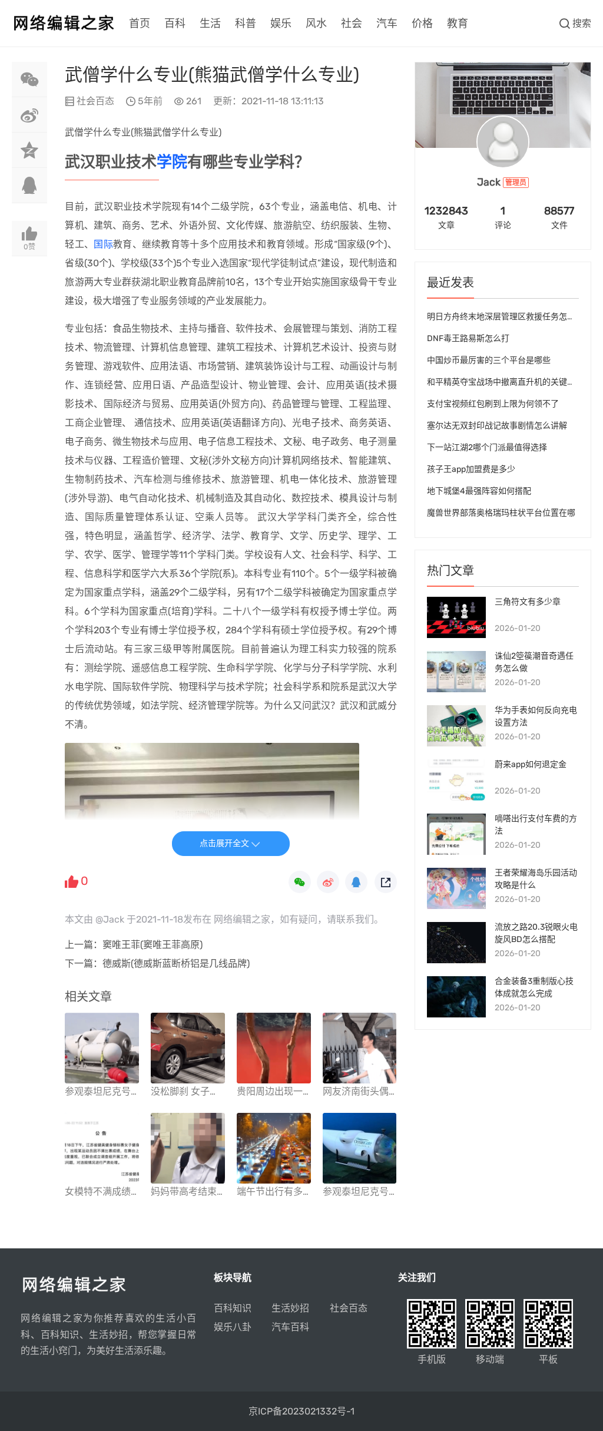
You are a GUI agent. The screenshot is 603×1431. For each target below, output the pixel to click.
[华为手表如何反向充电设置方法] (456, 725)
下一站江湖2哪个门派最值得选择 (487, 447)
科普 (245, 23)
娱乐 (280, 23)
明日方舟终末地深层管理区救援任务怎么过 (505, 317)
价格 (422, 23)
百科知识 (232, 1308)
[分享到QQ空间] (29, 150)
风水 (316, 23)
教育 (457, 23)
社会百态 (95, 101)
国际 (103, 244)
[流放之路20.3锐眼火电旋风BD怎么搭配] (456, 942)
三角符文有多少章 (528, 602)
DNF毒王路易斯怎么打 (468, 338)
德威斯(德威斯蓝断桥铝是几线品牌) (176, 963)
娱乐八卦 (232, 1327)
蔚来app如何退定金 (530, 764)
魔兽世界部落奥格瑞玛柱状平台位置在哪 (501, 513)
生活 (210, 23)
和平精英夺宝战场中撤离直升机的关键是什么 (509, 382)
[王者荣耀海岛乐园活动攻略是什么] (456, 888)
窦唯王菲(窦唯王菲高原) (152, 944)
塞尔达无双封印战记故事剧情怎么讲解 (497, 426)
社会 (351, 23)
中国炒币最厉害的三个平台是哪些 (489, 360)
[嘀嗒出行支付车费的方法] (456, 834)
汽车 (386, 23)
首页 (139, 23)
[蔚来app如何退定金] (456, 780)
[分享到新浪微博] (29, 115)
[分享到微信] (29, 79)
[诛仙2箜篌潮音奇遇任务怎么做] (456, 671)
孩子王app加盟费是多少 (471, 469)
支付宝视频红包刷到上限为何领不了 (493, 404)
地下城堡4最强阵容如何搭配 (479, 491)
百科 (174, 23)
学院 (172, 162)
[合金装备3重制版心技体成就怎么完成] (456, 996)
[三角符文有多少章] (456, 617)
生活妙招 (290, 1308)
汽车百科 (290, 1327)
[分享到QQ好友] (29, 185)
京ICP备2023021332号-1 (301, 1411)
